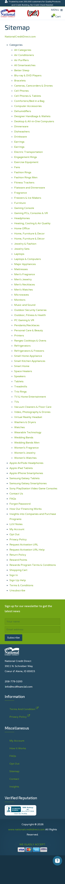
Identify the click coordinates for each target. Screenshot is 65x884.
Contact (14, 779)
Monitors (19, 299)
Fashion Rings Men (25, 177)
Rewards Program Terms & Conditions (32, 565)
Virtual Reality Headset (28, 417)
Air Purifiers (21, 60)
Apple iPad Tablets (21, 468)
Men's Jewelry (23, 279)
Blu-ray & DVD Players (27, 75)
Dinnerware (21, 126)
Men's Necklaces (24, 284)
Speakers (20, 376)
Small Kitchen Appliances (29, 361)
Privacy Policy (18, 539)
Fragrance (20, 192)
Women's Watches (25, 458)
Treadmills (20, 386)
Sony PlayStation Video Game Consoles (33, 488)
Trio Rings (20, 391)
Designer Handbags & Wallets (32, 116)
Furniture (20, 203)
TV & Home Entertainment (30, 396)
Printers (19, 335)
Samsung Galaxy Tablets (24, 478)
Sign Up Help (17, 580)
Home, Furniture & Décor (29, 238)
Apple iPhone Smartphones (26, 473)
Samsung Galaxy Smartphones (28, 483)
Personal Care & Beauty (28, 330)
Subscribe (13, 637)
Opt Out (14, 534)
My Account (16, 529)
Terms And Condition (22, 709)
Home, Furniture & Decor (29, 233)
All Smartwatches (24, 65)
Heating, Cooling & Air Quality (32, 223)
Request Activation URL (23, 544)
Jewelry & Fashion (25, 243)
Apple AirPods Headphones (26, 463)
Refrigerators (22, 345)
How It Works (17, 748)
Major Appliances (25, 264)
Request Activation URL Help (27, 549)
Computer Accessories (28, 106)
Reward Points (18, 560)
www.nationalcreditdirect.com (26, 829)
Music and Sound (24, 305)
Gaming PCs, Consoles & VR (31, 213)
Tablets (19, 381)
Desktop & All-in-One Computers (34, 121)
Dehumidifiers (22, 111)
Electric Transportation (28, 152)
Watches (19, 427)
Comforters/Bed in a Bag (29, 101)
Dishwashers (22, 131)
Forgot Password (19, 503)
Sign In (13, 575)
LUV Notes (16, 524)
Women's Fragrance (26, 447)
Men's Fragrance (24, 274)
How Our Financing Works (25, 509)
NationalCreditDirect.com (20, 36)
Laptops (19, 254)
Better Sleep (21, 70)
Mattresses (21, 269)
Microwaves (21, 294)
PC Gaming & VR (24, 320)
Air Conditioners (24, 55)
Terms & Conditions (21, 585)
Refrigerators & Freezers (29, 350)
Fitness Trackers (24, 182)
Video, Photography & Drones (32, 412)
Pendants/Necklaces (26, 325)
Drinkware (20, 136)
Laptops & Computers (27, 259)
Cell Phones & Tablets (27, 96)
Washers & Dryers (25, 422)
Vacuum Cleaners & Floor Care (32, 407)
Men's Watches (23, 289)
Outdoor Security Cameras (30, 310)
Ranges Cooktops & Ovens (30, 340)
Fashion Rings (22, 172)
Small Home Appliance (28, 356)
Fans (17, 167)
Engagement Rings (25, 157)
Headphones (22, 218)
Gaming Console (24, 208)
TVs (16, 401)
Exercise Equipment (26, 162)
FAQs (12, 498)
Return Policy (17, 554)
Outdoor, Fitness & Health (30, 315)
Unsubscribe (17, 590)
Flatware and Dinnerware (29, 187)
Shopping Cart (18, 570)
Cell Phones (21, 90)
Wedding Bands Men (26, 442)
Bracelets (20, 80)
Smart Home (21, 366)
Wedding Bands (23, 437)
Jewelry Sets (22, 248)
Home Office (22, 228)
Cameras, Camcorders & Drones (33, 85)
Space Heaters (23, 371)
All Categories (22, 50)
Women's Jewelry (24, 452)
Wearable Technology (27, 432)
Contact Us (16, 493)
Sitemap (14, 771)
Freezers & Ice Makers (27, 197)
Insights (14, 786)
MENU (55, 9)
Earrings (19, 141)
